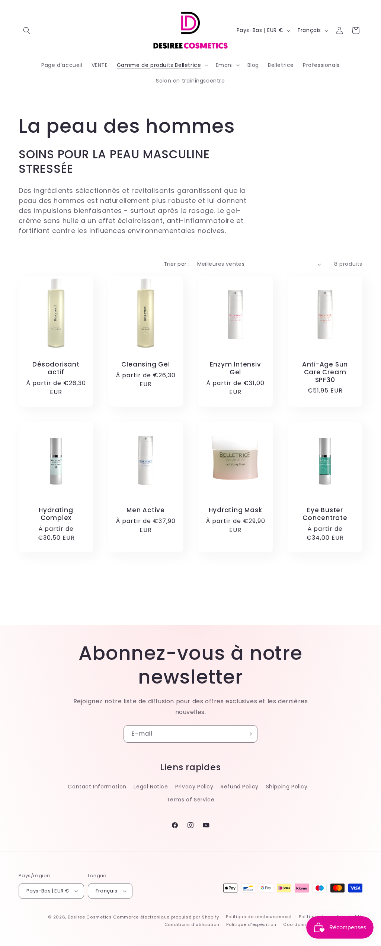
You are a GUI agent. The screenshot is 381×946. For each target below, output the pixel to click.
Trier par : (176, 264)
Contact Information (97, 786)
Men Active (146, 510)
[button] (27, 30)
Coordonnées (299, 924)
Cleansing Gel (145, 364)
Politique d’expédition (251, 924)
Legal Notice (151, 786)
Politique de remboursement (259, 917)
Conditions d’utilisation (192, 924)
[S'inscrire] (249, 734)
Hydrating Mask (235, 510)
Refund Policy (240, 786)
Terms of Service (191, 799)
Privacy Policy (194, 786)
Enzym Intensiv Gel (235, 368)
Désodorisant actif (55, 368)
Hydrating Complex (56, 514)
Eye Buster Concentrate (325, 514)
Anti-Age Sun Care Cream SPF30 (325, 372)
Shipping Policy (287, 786)
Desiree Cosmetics (90, 917)
